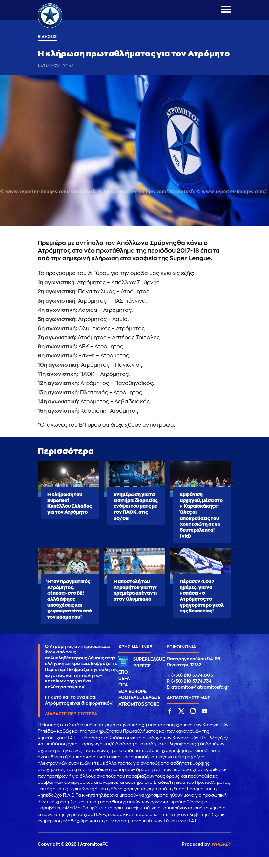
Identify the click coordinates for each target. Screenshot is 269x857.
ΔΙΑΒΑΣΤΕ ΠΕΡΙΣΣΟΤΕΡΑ (71, 714)
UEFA (124, 678)
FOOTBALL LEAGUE (139, 698)
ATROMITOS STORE (138, 704)
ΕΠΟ (123, 672)
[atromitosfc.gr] (50, 27)
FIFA (123, 685)
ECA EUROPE (132, 691)
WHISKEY (221, 844)
